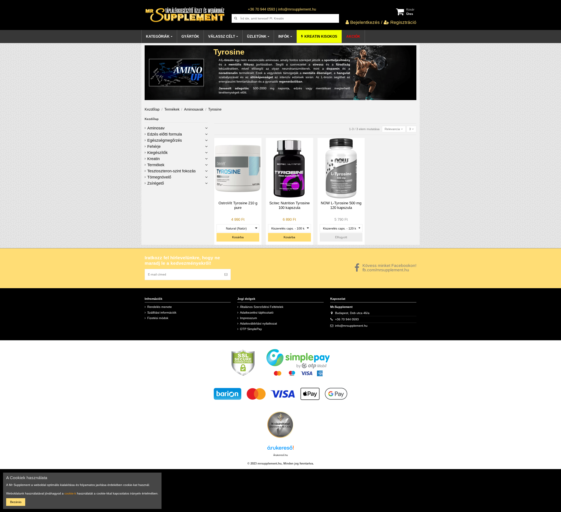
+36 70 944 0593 (347, 319)
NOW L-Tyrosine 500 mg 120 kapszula (341, 205)
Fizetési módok (157, 318)
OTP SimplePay (251, 329)
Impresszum (248, 318)
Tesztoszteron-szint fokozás (171, 171)
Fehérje (154, 146)
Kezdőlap (152, 119)
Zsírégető (155, 183)
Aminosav (156, 128)
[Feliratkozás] (226, 274)
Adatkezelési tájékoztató (256, 312)
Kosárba (238, 237)
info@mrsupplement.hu (351, 325)
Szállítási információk (161, 312)
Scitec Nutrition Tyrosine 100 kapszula (289, 205)
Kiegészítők (157, 152)
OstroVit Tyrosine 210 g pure (237, 205)
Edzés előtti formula (164, 134)
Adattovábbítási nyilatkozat (258, 323)
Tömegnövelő (159, 177)
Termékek (155, 165)
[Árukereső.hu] (280, 449)
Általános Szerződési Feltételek (261, 307)
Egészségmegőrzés (164, 140)
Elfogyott (341, 237)
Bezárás (15, 502)
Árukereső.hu (280, 455)
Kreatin (153, 159)
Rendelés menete (159, 307)
